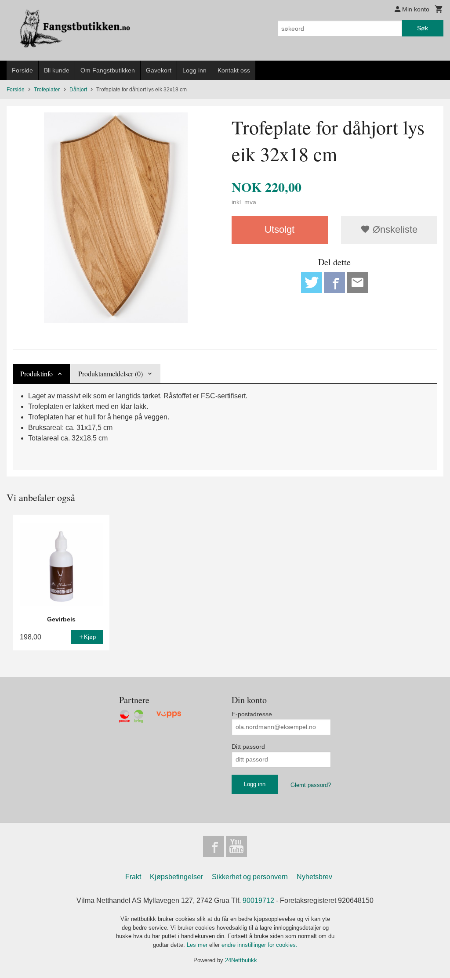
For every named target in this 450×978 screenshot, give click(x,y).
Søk (422, 28)
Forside (22, 70)
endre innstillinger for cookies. (259, 945)
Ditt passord (248, 746)
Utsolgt (279, 229)
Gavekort (158, 70)
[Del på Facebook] (334, 282)
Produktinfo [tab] (36, 373)
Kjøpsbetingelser (176, 877)
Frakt (133, 877)
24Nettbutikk (241, 960)
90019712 (258, 900)
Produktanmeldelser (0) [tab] (110, 373)
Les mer (198, 945)
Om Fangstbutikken (107, 70)
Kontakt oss (234, 70)
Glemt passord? (310, 785)
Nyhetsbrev (314, 877)
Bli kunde (56, 70)
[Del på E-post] (357, 282)
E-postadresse (252, 714)
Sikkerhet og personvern (250, 877)
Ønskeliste (393, 229)
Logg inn (194, 70)
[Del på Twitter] (311, 282)
